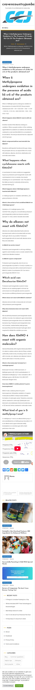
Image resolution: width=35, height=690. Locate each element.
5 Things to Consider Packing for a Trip (17, 599)
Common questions (16, 657)
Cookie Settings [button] (8, 686)
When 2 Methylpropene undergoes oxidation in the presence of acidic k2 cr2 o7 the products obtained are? (17, 70)
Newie (12, 64)
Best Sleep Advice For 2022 (14, 611)
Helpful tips (8, 660)
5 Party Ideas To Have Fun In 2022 (16, 619)
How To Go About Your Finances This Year (18, 615)
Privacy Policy (10, 640)
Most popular (7, 62)
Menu (6, 28)
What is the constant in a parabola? (9, 493)
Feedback (9, 636)
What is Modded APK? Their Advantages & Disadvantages (18, 605)
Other (18, 664)
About (7, 632)
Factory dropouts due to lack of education (25, 493)
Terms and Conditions (12, 644)
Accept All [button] (19, 686)
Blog (6, 657)
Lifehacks (18, 660)
